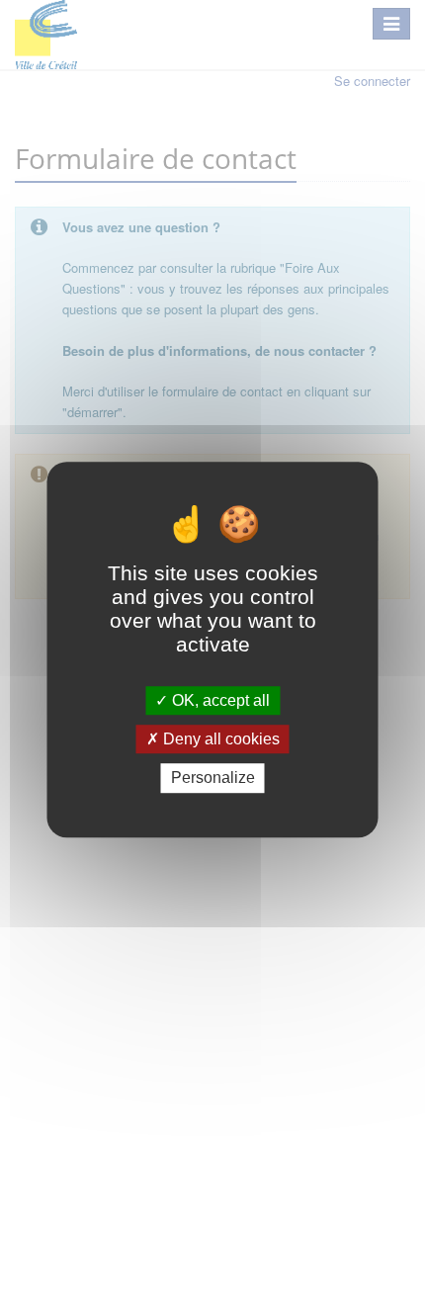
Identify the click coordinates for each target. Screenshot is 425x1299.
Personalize (213, 778)
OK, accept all (219, 700)
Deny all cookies (219, 739)
